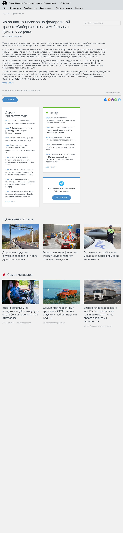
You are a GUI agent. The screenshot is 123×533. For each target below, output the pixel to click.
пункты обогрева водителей (12, 90)
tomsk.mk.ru (8, 83)
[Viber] (112, 99)
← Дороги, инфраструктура (13, 14)
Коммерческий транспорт (54, 323)
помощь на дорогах (29, 90)
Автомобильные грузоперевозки (16, 323)
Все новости (10, 201)
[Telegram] (119, 99)
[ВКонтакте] (105, 99)
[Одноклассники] (109, 99)
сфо (38, 90)
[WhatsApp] (115, 99)
